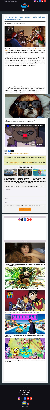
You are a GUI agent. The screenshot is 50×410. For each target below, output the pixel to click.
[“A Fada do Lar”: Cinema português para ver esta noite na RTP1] (39, 174)
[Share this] (9, 151)
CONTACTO (25, 394)
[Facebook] (40, 1)
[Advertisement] (25, 76)
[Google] (45, 1)
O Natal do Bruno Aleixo (21, 153)
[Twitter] (37, 1)
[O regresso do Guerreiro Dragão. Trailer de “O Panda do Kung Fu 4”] (25, 278)
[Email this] (6, 151)
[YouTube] (42, 1)
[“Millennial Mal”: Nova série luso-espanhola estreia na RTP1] (25, 174)
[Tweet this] (12, 151)
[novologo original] (25, 5)
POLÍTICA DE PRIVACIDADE (25, 392)
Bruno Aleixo (13, 153)
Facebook (12, 162)
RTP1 (27, 153)
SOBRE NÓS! (25, 387)
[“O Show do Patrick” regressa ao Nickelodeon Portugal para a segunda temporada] (25, 350)
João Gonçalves (10, 23)
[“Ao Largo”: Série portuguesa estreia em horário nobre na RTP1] (10, 174)
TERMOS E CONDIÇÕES (25, 390)
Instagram (16, 162)
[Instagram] (35, 1)
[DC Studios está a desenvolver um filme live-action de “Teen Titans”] (25, 301)
